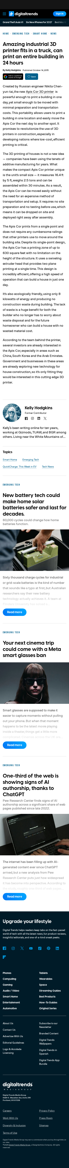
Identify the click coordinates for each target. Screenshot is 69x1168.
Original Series (47, 1008)
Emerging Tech (30, 459)
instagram (32, 418)
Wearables (45, 979)
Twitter (22, 948)
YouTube (31, 948)
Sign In (59, 14)
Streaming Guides (50, 991)
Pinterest (48, 948)
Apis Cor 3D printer (40, 91)
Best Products (47, 997)
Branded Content (49, 1033)
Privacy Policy (47, 1110)
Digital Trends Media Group (19, 1145)
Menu (4, 13)
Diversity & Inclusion (14, 1125)
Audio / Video (11, 991)
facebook (26, 418)
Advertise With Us (13, 1036)
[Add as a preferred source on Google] (13, 76)
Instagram (13, 948)
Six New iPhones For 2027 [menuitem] (39, 22)
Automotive (10, 1008)
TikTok (39, 948)
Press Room (46, 1118)
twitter (45, 418)
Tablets (43, 973)
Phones (7, 973)
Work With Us (10, 1118)
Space (43, 985)
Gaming (8, 985)
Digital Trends (19, 18)
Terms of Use (10, 1132)
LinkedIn (57, 948)
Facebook (4, 948)
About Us (8, 1023)
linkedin (38, 418)
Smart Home (10, 459)
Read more (14, 612)
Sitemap (44, 1125)
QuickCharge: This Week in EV (19, 466)
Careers (7, 1110)
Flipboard (4, 957)
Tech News (48, 466)
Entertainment (11, 1002)
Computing (9, 979)
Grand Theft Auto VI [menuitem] (13, 22)
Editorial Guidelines (13, 1042)
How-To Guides (48, 1002)
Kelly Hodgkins (13, 70)
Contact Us (9, 1029)
